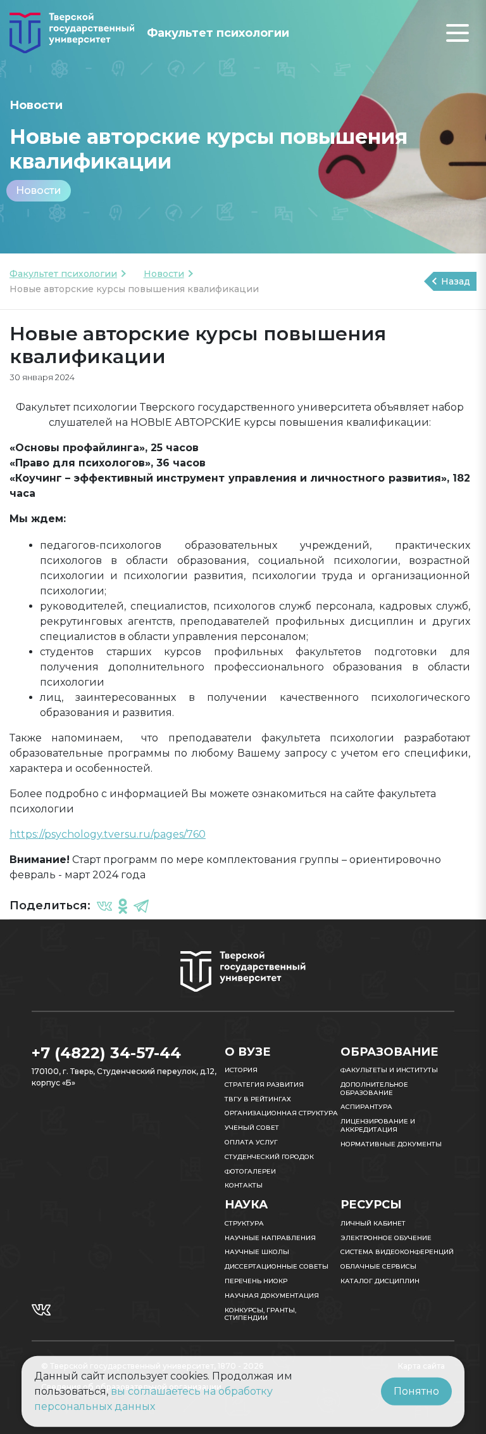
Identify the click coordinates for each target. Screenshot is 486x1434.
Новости (38, 190)
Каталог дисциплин (380, 1281)
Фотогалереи (250, 1171)
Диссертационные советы (276, 1266)
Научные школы (257, 1252)
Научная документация (272, 1295)
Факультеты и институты (389, 1070)
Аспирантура (366, 1107)
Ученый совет (252, 1128)
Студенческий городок (269, 1157)
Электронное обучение (386, 1238)
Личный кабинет (373, 1223)
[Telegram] (141, 905)
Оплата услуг (251, 1142)
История (241, 1070)
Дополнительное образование (374, 1088)
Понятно (416, 1391)
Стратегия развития (264, 1084)
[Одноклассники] (122, 905)
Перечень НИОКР (256, 1281)
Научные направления (270, 1238)
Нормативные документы (391, 1144)
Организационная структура (281, 1113)
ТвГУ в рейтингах (258, 1099)
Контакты (244, 1185)
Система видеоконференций (397, 1252)
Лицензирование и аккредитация (377, 1125)
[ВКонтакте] (104, 905)
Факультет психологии (63, 273)
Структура (244, 1223)
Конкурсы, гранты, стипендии (260, 1314)
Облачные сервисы (378, 1266)
